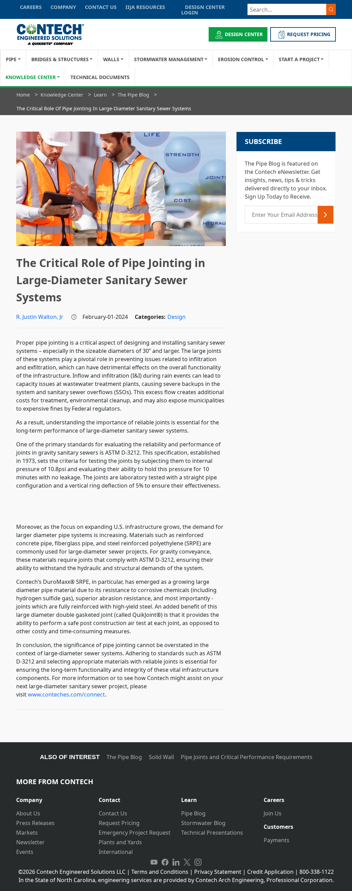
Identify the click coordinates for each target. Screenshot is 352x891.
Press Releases (35, 823)
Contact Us (113, 813)
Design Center (244, 34)
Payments (276, 840)
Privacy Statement (217, 872)
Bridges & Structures (60, 59)
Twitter (187, 862)
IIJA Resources (145, 6)
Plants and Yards (120, 842)
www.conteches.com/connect (66, 694)
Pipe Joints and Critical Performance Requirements (246, 757)
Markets (27, 832)
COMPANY (63, 6)
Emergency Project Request (134, 832)
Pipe (11, 59)
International (116, 852)
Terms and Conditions (159, 872)
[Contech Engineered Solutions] (55, 34)
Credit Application (270, 872)
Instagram (198, 862)
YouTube (154, 862)
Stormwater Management (169, 59)
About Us (28, 813)
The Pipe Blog (124, 757)
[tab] (52, 797)
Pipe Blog (193, 813)
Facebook (165, 862)
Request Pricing (119, 823)
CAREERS (31, 6)
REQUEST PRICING (308, 34)
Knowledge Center (31, 77)
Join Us (273, 813)
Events (24, 852)
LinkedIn (176, 862)
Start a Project (299, 59)
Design (176, 317)
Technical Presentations (212, 832)
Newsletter (30, 842)
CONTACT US (101, 6)
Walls (111, 59)
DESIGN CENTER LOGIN (203, 9)
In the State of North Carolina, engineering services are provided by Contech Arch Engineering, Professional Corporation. (176, 880)
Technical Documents (100, 77)
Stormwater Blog (203, 823)
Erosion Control (241, 59)
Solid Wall (161, 757)
